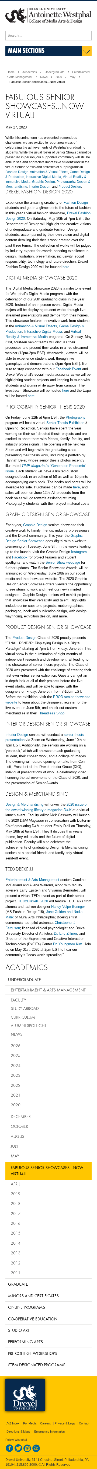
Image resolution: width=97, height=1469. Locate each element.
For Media (29, 1423)
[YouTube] (36, 1451)
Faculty (18, 1000)
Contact (84, 1423)
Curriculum (23, 1017)
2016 (15, 1223)
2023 (15, 1075)
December (21, 1116)
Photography (66, 182)
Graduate (18, 1284)
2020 (59, 77)
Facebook (19, 557)
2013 (15, 1252)
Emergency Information (49, 1431)
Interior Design (39, 187)
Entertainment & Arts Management (32, 880)
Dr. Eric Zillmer (65, 933)
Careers (45, 1423)
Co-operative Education (32, 1319)
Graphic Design (43, 182)
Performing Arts (25, 1341)
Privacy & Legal (65, 1423)
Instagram (79, 552)
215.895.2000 (26, 1465)
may (72, 77)
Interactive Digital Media (43, 177)
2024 (15, 1065)
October (19, 1126)
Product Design (69, 187)
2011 (15, 1272)
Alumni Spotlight (28, 1025)
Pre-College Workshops (32, 1353)
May (15, 1156)
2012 (15, 1263)
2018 (15, 1203)
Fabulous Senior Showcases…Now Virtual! (47, 1170)
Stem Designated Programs (36, 1364)
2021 (15, 1095)
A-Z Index (12, 1423)
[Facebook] (9, 1451)
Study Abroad (25, 1008)
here (66, 267)
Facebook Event (68, 369)
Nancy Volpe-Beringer (68, 907)
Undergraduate (54, 72)
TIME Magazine (34, 466)
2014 (15, 1243)
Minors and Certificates (33, 1295)
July (14, 1146)
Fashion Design (17, 172)
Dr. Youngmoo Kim (67, 944)
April (15, 1183)
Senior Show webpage (63, 562)
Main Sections (26, 50)
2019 (15, 1193)
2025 (15, 1055)
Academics (29, 72)
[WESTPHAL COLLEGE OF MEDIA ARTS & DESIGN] (48, 28)
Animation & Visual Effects (49, 172)
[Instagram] (27, 1451)
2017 (15, 1213)
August (18, 1136)
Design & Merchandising (24, 804)
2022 (15, 1085)
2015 (15, 1233)
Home (11, 72)
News (44, 77)
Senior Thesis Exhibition (65, 423)
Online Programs (26, 1307)
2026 (15, 1045)
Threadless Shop (51, 713)
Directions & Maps (18, 1431)
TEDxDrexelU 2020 (33, 901)
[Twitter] (18, 1451)
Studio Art (19, 1330)
